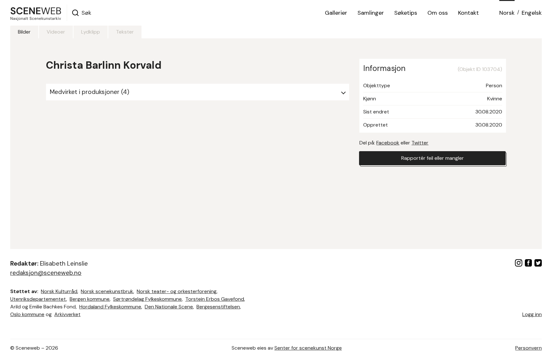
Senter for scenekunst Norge (308, 348)
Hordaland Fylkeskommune (110, 306)
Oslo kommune (27, 314)
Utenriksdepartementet (38, 299)
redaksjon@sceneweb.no (45, 273)
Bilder (24, 31)
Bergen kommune (90, 299)
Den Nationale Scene (169, 306)
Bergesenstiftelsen (218, 306)
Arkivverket (67, 314)
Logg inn (532, 314)
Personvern (528, 348)
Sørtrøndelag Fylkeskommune (147, 299)
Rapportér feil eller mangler (432, 158)
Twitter (419, 142)
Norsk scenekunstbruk (107, 291)
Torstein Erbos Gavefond (214, 299)
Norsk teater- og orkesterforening (177, 291)
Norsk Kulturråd (59, 291)
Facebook (387, 142)
